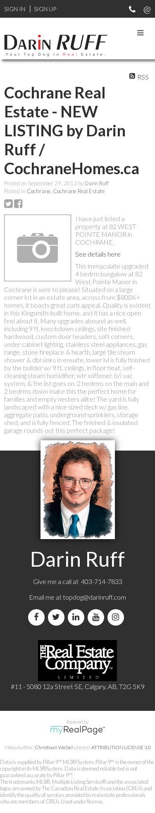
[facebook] (38, 617)
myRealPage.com (77, 730)
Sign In (14, 8)
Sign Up (45, 8)
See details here (98, 254)
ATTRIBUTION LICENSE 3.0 (121, 747)
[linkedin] (78, 617)
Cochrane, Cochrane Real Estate (66, 191)
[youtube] (97, 617)
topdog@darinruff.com (94, 597)
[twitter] (58, 617)
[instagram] (117, 617)
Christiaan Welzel (54, 747)
